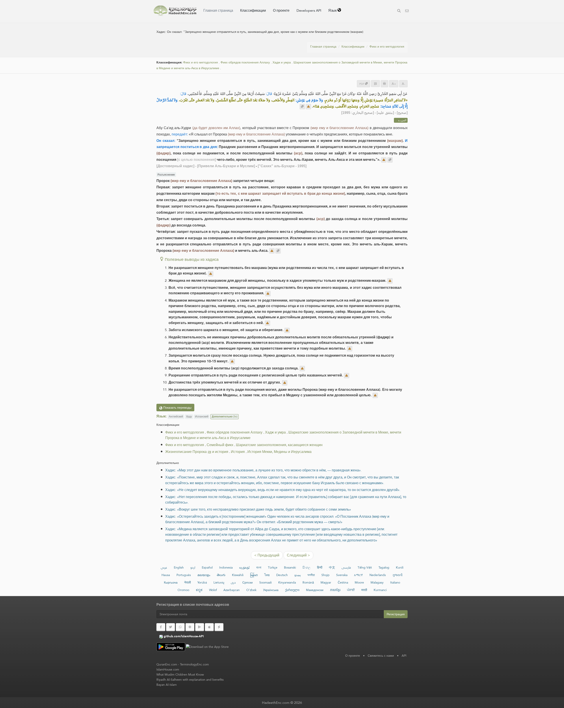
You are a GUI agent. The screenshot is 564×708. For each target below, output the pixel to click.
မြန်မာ (254, 575)
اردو (192, 567)
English (179, 567)
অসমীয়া (311, 575)
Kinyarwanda (287, 582)
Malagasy (377, 582)
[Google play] (199, 627)
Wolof (213, 590)
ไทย (267, 575)
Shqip (325, 575)
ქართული (292, 590)
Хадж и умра (282, 62)
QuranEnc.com (166, 664)
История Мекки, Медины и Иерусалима (279, 452)
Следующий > (298, 555)
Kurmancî (380, 590)
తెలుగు (221, 575)
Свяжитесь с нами (381, 655)
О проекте (281, 10)
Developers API (309, 10)
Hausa (165, 575)
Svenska (341, 575)
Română (308, 582)
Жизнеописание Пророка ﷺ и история (196, 452)
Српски (247, 582)
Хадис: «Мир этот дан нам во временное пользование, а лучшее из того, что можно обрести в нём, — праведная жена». (263, 470)
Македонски (314, 590)
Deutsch (282, 575)
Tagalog (383, 567)
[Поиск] (399, 11)
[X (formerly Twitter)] (170, 627)
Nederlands (377, 575)
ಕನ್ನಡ (199, 590)
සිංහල (306, 567)
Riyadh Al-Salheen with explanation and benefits (190, 679)
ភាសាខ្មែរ (335, 590)
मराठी (364, 590)
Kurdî (399, 567)
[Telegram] (190, 627)
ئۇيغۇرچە (244, 567)
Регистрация (396, 614)
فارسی (346, 567)
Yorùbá (202, 582)
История (238, 452)
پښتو (297, 575)
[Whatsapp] (180, 627)
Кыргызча (171, 582)
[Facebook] (160, 627)
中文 (332, 567)
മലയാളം (203, 575)
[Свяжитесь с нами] (407, 11)
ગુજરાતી (397, 575)
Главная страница (218, 10)
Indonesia (226, 567)
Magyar (326, 582)
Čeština (343, 582)
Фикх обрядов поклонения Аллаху (245, 62)
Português (183, 575)
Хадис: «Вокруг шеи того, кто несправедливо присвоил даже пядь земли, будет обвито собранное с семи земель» (258, 509)
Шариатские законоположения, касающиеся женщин (279, 445)
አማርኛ (358, 575)
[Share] (375, 83)
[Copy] (302, 106)
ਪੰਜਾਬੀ (351, 590)
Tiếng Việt (365, 567)
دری (233, 582)
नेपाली (187, 582)
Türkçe (272, 567)
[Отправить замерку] (308, 106)
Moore (359, 582)
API (404, 655)
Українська (270, 590)
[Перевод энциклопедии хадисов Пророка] (175, 10)
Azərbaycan (231, 590)
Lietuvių (218, 582)
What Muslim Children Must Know (180, 674)
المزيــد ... (400, 120)
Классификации (253, 10)
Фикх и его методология (386, 46)
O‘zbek (251, 590)
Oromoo (183, 590)
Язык (333, 10)
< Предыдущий (266, 555)
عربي (164, 567)
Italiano (395, 582)
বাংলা (258, 567)
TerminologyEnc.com (194, 664)
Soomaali (265, 582)
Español (207, 567)
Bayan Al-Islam (166, 685)
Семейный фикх (220, 445)
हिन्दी (319, 567)
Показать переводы (176, 407)
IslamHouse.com (167, 669)
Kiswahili (237, 575)
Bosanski (290, 567)
